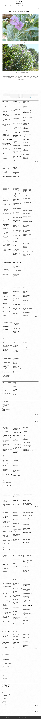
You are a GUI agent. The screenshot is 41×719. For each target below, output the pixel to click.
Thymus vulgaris (25, 641)
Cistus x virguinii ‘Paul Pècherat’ (27, 216)
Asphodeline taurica (26, 138)
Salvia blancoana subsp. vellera (7, 586)
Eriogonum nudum (15, 313)
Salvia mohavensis (5, 615)
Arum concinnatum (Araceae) (27, 117)
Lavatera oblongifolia (5, 443)
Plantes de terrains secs (21, 13)
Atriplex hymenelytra (26, 159)
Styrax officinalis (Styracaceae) (27, 623)
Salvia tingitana (15, 592)
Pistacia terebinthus (16, 533)
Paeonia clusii (4, 511)
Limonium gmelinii (15, 436)
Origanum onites (25, 492)
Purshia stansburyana (26, 536)
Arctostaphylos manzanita (17, 119)
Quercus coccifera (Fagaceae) (6, 549)
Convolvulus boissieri (26, 232)
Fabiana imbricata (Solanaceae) (7, 321)
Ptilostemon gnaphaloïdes (27, 530)
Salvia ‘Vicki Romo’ (15, 602)
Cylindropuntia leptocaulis (27, 256)
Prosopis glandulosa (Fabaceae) (28, 511)
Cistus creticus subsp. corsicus (17, 242)
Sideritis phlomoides (26, 596)
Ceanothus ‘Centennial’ (6, 241)
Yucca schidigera (5, 702)
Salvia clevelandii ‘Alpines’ (6, 589)
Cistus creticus (15, 241)
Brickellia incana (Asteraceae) (17, 166)
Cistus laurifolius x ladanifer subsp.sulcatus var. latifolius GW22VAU (27, 190)
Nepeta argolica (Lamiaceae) (6, 482)
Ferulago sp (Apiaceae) (5, 326)
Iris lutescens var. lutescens (6, 391)
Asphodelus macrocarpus (27, 143)
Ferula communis (5, 329)
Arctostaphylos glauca (16, 118)
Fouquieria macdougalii (16, 328)
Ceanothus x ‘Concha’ (5, 238)
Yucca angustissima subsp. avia (7, 692)
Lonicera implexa (25, 443)
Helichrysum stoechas (5, 374)
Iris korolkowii (4, 390)
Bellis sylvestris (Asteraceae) (6, 169)
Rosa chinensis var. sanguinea (17, 560)
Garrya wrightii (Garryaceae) (6, 351)
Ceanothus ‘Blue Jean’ (5, 240)
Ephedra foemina (5, 296)
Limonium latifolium (15, 440)
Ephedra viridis (4, 303)
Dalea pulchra (4, 267)
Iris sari (14, 385)
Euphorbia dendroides (26, 305)
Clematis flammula (25, 220)
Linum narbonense (15, 445)
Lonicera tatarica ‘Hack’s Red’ (27, 445)
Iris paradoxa (15, 383)
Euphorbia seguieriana (26, 312)
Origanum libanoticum (16, 500)
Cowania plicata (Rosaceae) (27, 248)
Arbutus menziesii (5, 159)
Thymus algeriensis (16, 640)
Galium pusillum (4, 342)
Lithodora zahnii (25, 427)
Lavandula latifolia (5, 431)
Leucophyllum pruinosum (16, 433)
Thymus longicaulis (26, 630)
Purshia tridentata (25, 538)
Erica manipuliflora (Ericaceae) (17, 284)
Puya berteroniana (26, 542)
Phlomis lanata (15, 512)
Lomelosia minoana (26, 435)
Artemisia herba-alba (26, 103)
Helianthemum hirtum (5, 360)
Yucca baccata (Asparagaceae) (7, 694)
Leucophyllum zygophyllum (17, 435)
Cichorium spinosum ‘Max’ (16, 231)
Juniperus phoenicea (5, 408)
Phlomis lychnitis (15, 515)
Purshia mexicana (25, 533)
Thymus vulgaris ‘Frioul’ (26, 642)
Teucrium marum (5, 646)
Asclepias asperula (26, 121)
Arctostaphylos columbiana (17, 114)
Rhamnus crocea (5, 564)
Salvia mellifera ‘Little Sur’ (6, 613)
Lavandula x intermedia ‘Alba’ (6, 437)
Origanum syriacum (26, 500)
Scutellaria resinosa (16, 624)
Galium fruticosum (5, 338)
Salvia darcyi (4, 590)
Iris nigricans (14, 382)
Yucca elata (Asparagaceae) (6, 699)
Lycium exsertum (25, 448)
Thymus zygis (25, 644)
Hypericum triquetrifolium (16, 373)
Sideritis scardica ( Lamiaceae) (27, 597)
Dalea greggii (4, 266)
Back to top (36, 161)
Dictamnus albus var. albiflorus (17, 268)
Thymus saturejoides (26, 637)
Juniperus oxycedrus (5, 406)
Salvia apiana (4, 582)
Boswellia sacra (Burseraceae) (7, 176)
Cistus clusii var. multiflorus (17, 239)
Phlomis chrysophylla (5, 541)
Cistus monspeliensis (26, 192)
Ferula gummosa (5, 330)
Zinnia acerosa (4, 710)
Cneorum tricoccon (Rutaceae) (27, 221)
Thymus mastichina (26, 633)
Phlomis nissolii (15, 518)
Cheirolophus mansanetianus (17, 208)
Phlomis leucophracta (16, 513)
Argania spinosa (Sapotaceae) (17, 133)
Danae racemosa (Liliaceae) (6, 270)
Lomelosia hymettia (26, 434)
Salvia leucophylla (5, 608)
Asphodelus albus (25, 142)
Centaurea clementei (5, 253)
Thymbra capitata (15, 636)
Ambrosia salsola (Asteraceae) (7, 139)
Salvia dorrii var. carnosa (6, 593)
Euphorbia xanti (25, 315)
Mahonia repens (5, 460)
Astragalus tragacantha (26, 149)
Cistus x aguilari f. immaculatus (27, 202)
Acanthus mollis (4, 111)
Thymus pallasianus (26, 634)
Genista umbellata (15, 344)
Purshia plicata (25, 535)
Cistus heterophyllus (16, 251)
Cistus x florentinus (26, 205)
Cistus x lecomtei (25, 209)
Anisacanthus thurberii (5, 145)
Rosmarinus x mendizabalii (27, 569)
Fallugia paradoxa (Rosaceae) (7, 322)
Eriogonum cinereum (16, 295)
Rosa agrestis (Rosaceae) (16, 559)
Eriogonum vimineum (16, 314)
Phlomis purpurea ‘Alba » (16, 523)
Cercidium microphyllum (16, 198)
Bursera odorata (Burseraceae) (17, 180)
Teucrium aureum (5, 639)
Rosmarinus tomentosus (26, 565)
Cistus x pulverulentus (26, 213)
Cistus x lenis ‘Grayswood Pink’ (27, 210)
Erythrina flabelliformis (26, 287)
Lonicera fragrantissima (26, 442)
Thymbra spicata (15, 639)
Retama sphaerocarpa (5, 559)
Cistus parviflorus (25, 194)
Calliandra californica (5, 186)
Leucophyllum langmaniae (17, 432)
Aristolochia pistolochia (16, 145)
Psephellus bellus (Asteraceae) (27, 518)
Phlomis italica (15, 511)
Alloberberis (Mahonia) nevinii (7, 133)
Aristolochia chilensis (16, 142)
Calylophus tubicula (5, 200)
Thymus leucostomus (16, 647)
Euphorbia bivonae (26, 300)
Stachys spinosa (25, 617)
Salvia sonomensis (15, 589)
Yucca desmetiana (5, 698)
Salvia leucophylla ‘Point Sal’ (6, 612)
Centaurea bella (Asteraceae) (6, 251)
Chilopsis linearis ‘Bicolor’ (16, 212)
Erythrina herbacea (26, 288)
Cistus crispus (15, 245)
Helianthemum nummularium (6, 362)
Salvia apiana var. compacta (6, 583)
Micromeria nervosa (5, 475)
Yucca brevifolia (4, 695)
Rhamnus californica (5, 563)
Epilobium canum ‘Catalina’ (6, 311)
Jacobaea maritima (5, 401)
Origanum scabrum (26, 499)
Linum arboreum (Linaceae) (17, 444)
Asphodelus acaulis (26, 139)
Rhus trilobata (4, 571)
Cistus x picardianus (26, 211)
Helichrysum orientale (5, 372)
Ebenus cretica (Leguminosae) (7, 284)
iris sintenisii (14, 386)
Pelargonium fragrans (5, 526)
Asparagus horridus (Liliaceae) (27, 134)
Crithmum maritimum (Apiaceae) (27, 250)
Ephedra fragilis (4, 297)
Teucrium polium (5, 647)
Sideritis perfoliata (25, 594)
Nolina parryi (4, 486)
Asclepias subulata (26, 131)
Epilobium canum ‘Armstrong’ (6, 307)
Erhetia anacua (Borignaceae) (6, 312)
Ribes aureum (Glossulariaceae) (17, 555)
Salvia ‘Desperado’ (15, 599)
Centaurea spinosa (15, 186)
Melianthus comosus (5, 468)
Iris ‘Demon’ (14, 394)
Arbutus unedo (15, 101)
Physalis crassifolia (15, 527)
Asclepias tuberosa (26, 132)
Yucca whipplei (4, 704)
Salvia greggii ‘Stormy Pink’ (6, 601)
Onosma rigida (4, 501)
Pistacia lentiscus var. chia (17, 529)
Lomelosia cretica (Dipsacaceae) (27, 432)
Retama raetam (4, 557)
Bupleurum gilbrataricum (16, 174)
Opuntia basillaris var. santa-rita (17, 492)
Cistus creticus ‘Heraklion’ (16, 244)
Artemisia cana (15, 160)
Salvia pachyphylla (5, 622)
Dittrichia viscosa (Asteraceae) (17, 276)
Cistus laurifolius (15, 255)
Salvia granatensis (5, 600)
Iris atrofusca (4, 386)
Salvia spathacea (15, 591)
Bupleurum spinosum (16, 176)
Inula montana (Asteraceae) (6, 382)
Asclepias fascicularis (26, 125)
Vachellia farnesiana (5, 653)
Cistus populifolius (25, 195)
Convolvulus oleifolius (26, 243)
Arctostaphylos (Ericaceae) (17, 132)
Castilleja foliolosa (5, 228)
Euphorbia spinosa (26, 313)
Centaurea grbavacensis (6, 254)
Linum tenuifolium (15, 449)
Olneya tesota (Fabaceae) (6, 495)
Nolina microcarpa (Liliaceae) (6, 485)
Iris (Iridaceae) (15, 395)
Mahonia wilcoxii (5, 461)
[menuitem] (4, 5)
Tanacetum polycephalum (6, 630)
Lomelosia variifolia (26, 437)
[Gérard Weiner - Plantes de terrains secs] (20, 2)
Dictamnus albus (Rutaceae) (17, 270)
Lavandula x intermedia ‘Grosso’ (7, 439)
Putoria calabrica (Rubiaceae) (27, 539)
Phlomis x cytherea (15, 526)
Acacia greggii (4, 102)
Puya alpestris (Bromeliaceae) (27, 540)
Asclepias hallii (25, 127)
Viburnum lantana (5, 664)
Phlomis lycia (15, 516)
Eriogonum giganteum (16, 307)
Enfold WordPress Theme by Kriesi (22, 717)
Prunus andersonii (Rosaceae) (27, 515)
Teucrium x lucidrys (15, 632)
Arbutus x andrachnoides (16, 105)
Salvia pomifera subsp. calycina (17, 582)
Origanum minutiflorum (16, 504)
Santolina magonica (16, 606)
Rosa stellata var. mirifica (16, 569)
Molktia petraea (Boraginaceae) (17, 466)
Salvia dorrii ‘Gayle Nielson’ (6, 594)
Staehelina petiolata (26, 620)
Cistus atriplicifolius (15, 238)
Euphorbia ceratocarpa (26, 301)
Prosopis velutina (25, 513)
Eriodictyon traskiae (16, 291)
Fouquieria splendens (16, 329)
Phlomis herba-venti (5, 543)
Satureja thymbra (15, 614)
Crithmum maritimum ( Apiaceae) (28, 251)
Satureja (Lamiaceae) (16, 615)
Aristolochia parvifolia (16, 144)
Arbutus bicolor (4, 158)
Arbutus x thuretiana (16, 106)
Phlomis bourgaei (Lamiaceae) (7, 540)
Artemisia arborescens (16, 152)
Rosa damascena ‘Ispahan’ (17, 562)
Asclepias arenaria (25, 120)
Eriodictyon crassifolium (16, 290)
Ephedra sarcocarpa (5, 302)
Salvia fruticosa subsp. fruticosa (7, 596)
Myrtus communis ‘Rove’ (16, 475)
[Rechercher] (37, 8)
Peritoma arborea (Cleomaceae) (7, 531)
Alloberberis (4, 129)
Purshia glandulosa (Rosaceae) (27, 532)
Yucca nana (4, 701)
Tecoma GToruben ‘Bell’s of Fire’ (7, 631)
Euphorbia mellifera (26, 307)
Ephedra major (4, 299)
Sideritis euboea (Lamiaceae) (27, 593)
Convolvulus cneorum (26, 239)
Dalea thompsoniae (5, 269)
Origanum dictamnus (16, 499)
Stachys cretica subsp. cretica (27, 612)
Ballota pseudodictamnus (6, 168)
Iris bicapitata (4, 387)
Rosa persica (15, 566)
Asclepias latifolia (25, 128)
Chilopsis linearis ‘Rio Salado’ (17, 216)
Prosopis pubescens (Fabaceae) (28, 512)
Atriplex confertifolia (26, 154)
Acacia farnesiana (5, 101)
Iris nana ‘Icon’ (4, 394)
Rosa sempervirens (16, 567)
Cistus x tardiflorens (26, 214)
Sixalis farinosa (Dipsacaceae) (27, 605)
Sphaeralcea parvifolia (26, 609)
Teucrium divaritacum (5, 642)
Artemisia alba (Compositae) (17, 151)
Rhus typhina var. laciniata (6, 572)
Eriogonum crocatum (16, 296)
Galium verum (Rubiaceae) (6, 344)
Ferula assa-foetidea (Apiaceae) (7, 327)
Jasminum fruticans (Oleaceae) (7, 402)
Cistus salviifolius (25, 197)
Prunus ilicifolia (25, 516)
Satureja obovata (15, 611)
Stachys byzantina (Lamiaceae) (27, 610)
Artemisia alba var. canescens (17, 149)
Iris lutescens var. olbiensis (6, 393)
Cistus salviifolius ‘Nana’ (26, 198)
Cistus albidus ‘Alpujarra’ (16, 235)
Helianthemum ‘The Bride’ (6, 363)
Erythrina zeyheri (25, 290)
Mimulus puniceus (15, 460)
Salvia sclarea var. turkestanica (17, 588)
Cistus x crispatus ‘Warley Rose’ (27, 203)
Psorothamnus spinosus (26, 524)
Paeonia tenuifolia (5, 512)
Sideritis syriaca (25, 599)
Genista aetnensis (15, 341)
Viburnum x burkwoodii (6, 666)
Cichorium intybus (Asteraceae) (17, 230)
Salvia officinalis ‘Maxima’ (6, 621)
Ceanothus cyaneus (5, 234)
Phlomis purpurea (15, 519)
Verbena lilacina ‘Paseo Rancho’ (7, 663)
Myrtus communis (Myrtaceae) (17, 476)
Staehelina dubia (25, 618)
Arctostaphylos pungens (16, 126)
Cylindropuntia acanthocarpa (27, 253)
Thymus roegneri (25, 635)
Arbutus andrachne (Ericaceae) (7, 157)
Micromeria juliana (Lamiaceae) (7, 474)
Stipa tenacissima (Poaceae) (27, 621)
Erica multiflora (15, 286)
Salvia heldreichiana (5, 603)
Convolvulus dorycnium (26, 240)
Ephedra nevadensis (5, 300)
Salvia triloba (15, 594)
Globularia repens (15, 352)
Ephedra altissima (5, 291)
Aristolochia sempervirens (17, 148)
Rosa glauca (14, 563)
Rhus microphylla (5, 568)
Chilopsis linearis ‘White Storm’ (17, 217)
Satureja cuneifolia (15, 610)
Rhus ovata (4, 569)
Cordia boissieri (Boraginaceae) (27, 244)
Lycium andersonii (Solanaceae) (27, 446)
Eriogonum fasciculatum (16, 298)
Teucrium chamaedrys (5, 640)
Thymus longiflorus (26, 631)
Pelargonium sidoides (5, 527)
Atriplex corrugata (25, 155)
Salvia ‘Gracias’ (15, 600)
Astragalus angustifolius (26, 145)
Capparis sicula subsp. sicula (6, 213)
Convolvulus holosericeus (27, 242)
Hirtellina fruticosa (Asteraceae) (17, 364)
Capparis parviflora (5, 211)
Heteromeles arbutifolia (16, 360)
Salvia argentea (4, 584)
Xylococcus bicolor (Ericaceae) (7, 686)
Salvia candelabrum (5, 587)
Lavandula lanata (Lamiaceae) (7, 429)
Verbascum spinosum (5, 659)
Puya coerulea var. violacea (27, 543)
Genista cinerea (15, 342)
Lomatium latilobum (26, 431)
